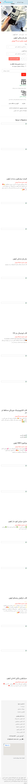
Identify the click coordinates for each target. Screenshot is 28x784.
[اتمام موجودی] (14, 135)
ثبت (23, 74)
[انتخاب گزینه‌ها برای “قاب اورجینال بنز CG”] (25, 349)
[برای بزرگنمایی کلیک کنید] (24, 29)
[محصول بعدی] (2, 34)
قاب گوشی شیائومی (20, 724)
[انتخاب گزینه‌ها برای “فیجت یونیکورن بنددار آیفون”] (25, 196)
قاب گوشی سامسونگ (19, 719)
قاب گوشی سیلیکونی (19, 721)
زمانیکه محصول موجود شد (18, 66)
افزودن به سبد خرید (14, 59)
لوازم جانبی (21, 34)
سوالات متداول (21, 709)
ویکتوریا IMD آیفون (20, 443)
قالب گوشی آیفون (20, 729)
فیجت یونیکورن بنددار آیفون (17, 179)
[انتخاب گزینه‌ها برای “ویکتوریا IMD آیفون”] (25, 459)
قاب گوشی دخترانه (20, 727)
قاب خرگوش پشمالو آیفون (18, 598)
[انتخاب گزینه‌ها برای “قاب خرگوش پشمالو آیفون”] (25, 619)
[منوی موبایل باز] (26, 2)
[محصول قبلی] (5, 34)
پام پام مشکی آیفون (20, 259)
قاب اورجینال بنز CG (20, 333)
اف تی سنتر (10, 781)
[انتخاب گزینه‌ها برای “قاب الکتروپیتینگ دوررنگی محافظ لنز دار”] (25, 429)
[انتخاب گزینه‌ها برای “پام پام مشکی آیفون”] (25, 271)
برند (26, 44)
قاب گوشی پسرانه (20, 732)
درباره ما (22, 706)
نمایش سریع (25, 200)
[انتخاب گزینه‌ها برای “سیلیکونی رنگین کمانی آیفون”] (25, 692)
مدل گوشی (24, 51)
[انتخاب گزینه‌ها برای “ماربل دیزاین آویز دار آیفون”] (25, 535)
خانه (26, 34)
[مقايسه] (25, 176)
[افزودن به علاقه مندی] (25, 192)
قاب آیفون (21, 111)
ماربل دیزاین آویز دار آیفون (17, 521)
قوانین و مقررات (20, 712)
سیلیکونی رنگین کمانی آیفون (17, 678)
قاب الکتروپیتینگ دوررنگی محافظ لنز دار (14, 411)
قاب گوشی (15, 34)
